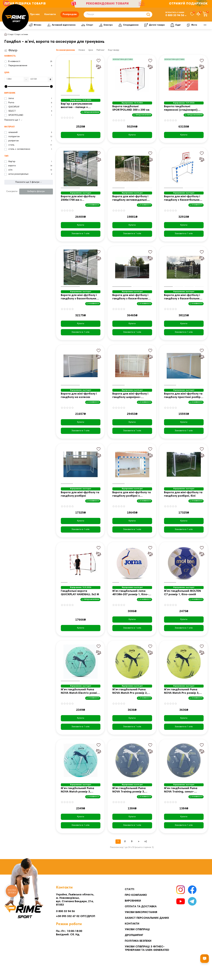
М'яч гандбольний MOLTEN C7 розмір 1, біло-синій (182, 593)
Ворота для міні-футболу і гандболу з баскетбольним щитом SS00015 (131, 297)
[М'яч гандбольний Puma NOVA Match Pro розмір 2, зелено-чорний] (132, 661)
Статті (129, 889)
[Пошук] (148, 14)
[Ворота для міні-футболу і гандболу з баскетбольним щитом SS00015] (132, 267)
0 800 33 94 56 (174, 15)
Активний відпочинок (64, 25)
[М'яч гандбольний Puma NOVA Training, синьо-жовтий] (184, 760)
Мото (194, 25)
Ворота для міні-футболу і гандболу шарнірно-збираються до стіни (130, 396)
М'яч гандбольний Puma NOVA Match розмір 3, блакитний (77, 790)
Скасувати (11, 191)
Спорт (89, 25)
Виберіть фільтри (36, 191)
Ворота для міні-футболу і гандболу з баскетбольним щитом (182, 198)
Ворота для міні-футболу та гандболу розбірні (80, 494)
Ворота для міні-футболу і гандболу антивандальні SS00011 (130, 198)
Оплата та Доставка (141, 906)
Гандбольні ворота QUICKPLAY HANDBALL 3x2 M (80, 593)
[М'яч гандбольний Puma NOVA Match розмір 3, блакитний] (81, 760)
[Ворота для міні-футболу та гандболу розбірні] (81, 464)
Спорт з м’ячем (21, 34)
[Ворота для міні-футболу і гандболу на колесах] (81, 366)
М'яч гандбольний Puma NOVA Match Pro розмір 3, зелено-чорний (181, 691)
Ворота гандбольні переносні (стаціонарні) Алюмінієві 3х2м (181, 108)
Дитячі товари (157, 25)
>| (145, 841)
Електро (108, 25)
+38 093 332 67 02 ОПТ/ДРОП (75, 916)
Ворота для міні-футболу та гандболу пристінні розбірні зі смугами (183, 396)
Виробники (133, 901)
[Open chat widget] (204, 958)
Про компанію (136, 895)
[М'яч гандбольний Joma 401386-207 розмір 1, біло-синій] (132, 563)
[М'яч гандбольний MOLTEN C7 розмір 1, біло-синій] (184, 563)
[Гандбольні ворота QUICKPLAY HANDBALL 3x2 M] (81, 563)
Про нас (35, 14)
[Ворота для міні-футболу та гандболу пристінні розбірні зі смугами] (184, 366)
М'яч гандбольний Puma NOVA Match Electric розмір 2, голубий (80, 691)
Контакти (50, 14)
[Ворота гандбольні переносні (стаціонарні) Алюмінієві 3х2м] (184, 78)
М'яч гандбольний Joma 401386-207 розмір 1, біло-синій (130, 593)
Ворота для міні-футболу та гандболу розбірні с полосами (131, 494)
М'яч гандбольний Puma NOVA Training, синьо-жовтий (180, 790)
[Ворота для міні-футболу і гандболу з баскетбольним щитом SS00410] (184, 267)
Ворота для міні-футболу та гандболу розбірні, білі (183, 494)
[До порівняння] (98, 67)
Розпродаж (70, 14)
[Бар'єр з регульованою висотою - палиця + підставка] (81, 76)
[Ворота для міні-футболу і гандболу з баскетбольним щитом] (184, 168)
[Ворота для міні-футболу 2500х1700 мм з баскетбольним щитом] (81, 168)
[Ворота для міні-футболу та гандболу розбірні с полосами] (132, 464)
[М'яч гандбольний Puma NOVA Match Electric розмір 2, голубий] (81, 661)
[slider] (6, 86)
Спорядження (130, 25)
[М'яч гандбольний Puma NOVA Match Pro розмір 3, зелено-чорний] (184, 661)
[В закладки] (99, 60)
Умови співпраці (137, 929)
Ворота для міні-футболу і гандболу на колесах (79, 396)
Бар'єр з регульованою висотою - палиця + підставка (76, 106)
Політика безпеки (138, 941)
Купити (80, 135)
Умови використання (141, 912)
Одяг (178, 25)
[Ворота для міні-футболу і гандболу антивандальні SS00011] (132, 168)
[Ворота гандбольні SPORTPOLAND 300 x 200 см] (132, 78)
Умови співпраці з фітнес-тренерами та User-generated (147, 948)
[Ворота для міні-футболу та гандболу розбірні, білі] (184, 464)
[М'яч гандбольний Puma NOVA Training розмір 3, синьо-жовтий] (132, 760)
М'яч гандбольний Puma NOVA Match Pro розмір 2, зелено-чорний (129, 691)
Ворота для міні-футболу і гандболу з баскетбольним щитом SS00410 (182, 297)
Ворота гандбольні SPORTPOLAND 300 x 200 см (130, 108)
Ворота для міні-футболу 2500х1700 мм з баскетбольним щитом (78, 198)
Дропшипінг (134, 935)
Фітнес (37, 25)
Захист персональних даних (147, 918)
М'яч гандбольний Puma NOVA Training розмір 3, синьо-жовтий (129, 790)
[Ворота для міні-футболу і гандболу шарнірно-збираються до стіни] (132, 366)
